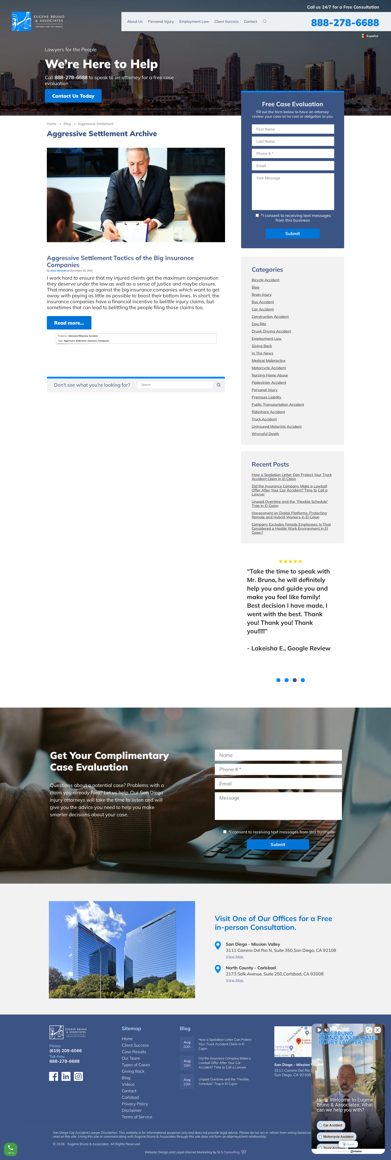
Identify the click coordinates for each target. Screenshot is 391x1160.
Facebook (53, 1076)
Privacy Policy (135, 1103)
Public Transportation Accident (278, 404)
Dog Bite (259, 324)
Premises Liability (266, 397)
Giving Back (262, 346)
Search (265, 21)
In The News (262, 353)
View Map (235, 956)
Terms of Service (137, 1116)
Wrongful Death (265, 433)
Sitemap (131, 1028)
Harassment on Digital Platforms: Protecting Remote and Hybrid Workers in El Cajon (289, 515)
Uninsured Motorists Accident (83, 336)
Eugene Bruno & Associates (38, 21)
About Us (135, 21)
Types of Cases (136, 1064)
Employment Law (194, 21)
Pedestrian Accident (269, 382)
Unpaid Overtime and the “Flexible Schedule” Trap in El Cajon (290, 503)
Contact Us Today (73, 96)
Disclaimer (132, 1110)
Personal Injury (161, 21)
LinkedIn (66, 1076)
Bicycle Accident (265, 280)
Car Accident (263, 309)
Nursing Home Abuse (270, 375)
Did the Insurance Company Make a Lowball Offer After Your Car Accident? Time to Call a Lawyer (289, 490)
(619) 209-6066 (65, 1050)
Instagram (78, 1076)
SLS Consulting (229, 1152)
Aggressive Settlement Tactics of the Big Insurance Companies (120, 261)
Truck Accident (264, 419)
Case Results (134, 1051)
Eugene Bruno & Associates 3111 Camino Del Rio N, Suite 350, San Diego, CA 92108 (307, 1041)
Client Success (226, 21)
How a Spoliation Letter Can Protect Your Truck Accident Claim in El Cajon (292, 476)
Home (51, 123)
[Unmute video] (319, 1030)
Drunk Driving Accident (271, 331)
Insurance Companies (98, 341)
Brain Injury (262, 294)
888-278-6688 (345, 22)
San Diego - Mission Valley (298, 1064)
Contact (250, 21)
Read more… (69, 323)
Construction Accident (270, 316)
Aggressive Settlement (75, 341)
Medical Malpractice (269, 360)
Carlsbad (130, 1097)
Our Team (131, 1058)
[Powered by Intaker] (356, 1151)
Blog (67, 123)
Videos (128, 1084)
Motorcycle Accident (269, 368)
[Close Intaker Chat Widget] (377, 1030)
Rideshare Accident (268, 411)
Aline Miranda (58, 270)
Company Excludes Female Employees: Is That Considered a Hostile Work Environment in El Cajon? (291, 528)
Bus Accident (263, 302)
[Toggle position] (369, 1030)
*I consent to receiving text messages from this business (295, 218)
